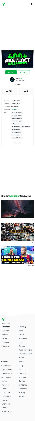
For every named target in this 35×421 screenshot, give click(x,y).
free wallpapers (16, 129)
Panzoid (4, 400)
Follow (18, 84)
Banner (22, 346)
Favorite (24, 72)
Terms (21, 396)
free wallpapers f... (16, 132)
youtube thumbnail (16, 115)
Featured (5, 331)
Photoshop (6, 385)
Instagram (23, 385)
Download (11, 72)
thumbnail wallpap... (17, 118)
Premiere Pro (6, 373)
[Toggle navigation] (32, 4)
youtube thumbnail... (17, 112)
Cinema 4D (6, 377)
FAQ (20, 370)
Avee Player (6, 396)
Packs (21, 357)
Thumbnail (23, 338)
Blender (4, 381)
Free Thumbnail (26, 126)
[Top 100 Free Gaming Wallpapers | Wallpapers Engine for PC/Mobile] (17, 232)
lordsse (18, 78)
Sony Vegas (6, 366)
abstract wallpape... (17, 135)
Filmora (4, 389)
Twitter (22, 381)
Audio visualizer (25, 350)
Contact (22, 373)
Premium (5, 346)
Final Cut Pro (6, 392)
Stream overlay (25, 354)
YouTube (22, 377)
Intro (21, 331)
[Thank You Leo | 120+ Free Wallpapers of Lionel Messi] (17, 255)
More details (17, 143)
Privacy (22, 392)
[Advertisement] (17, 27)
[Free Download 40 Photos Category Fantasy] (17, 209)
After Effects (6, 370)
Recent (4, 338)
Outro (21, 335)
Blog (21, 366)
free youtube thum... (17, 137)
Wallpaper (14, 109)
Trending (5, 342)
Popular (4, 335)
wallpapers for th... (16, 123)
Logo (21, 342)
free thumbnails (16, 126)
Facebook (23, 389)
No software (15, 106)
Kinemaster (6, 404)
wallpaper (14, 196)
